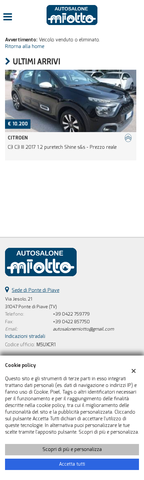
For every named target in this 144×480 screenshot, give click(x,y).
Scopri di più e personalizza (72, 449)
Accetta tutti (72, 464)
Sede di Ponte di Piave (35, 290)
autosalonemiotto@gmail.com (83, 329)
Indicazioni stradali (25, 336)
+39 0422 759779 (71, 314)
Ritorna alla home (24, 46)
